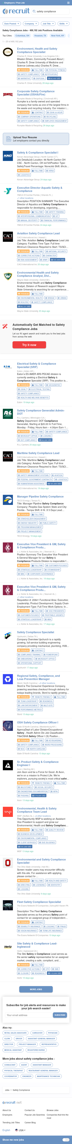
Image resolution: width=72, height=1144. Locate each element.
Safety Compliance (30, 74)
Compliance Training (30, 654)
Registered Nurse (36, 1050)
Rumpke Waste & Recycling (29, 98)
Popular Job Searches (35, 1114)
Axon (19, 769)
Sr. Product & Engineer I (38, 763)
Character (51, 255)
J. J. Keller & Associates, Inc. (30, 551)
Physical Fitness (57, 70)
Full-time (38, 70)
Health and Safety (57, 881)
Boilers (24, 302)
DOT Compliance (28, 440)
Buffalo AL (28, 815)
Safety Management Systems (35, 475)
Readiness (47, 701)
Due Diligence (48, 842)
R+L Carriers (23, 417)
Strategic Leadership (31, 570)
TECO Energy (23, 500)
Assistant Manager (42, 1065)
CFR (47, 969)
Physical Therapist (13, 1070)
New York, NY (57, 35)
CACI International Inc (27, 237)
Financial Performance (55, 220)
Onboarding (26, 659)
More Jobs (36, 989)
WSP (19, 815)
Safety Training (56, 212)
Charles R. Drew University (29, 56)
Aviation (58, 475)
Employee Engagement (56, 121)
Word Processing (53, 744)
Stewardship (53, 570)
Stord (19, 683)
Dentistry (55, 885)
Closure (25, 973)
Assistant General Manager (41, 1038)
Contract (39, 112)
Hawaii (42, 237)
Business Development (32, 834)
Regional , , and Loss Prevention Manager (38, 677)
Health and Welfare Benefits (35, 397)
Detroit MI (44, 279)
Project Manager (27, 1044)
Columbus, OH (22, 35)
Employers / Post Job (14, 2)
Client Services (28, 842)
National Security (57, 251)
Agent (24, 1065)
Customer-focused (58, 565)
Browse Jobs (52, 1110)
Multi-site (48, 705)
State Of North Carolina (27, 726)
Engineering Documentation (34, 791)
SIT (57, 216)
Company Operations (31, 116)
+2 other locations (47, 683)
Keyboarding (55, 740)
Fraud (63, 926)
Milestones (26, 787)
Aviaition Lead (38, 233)
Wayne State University (27, 279)
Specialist (35, 632)
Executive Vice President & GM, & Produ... (41, 545)
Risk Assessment (29, 260)
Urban (63, 298)
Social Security (45, 787)
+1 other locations (25, 197)
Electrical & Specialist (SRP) (36, 365)
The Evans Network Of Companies (32, 905)
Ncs (22, 749)
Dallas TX (32, 636)
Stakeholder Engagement (33, 519)
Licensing (40, 885)
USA (21, 1130)
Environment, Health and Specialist (37, 50)
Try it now (29, 345)
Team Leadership (29, 701)
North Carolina (31, 683)
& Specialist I (37, 152)
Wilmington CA (37, 417)
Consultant (9, 1065)
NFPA (55, 791)
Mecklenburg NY (48, 726)
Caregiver (37, 1033)
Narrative (25, 78)
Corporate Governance (41, 574)
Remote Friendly (43, 697)
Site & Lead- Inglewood (37, 945)
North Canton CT (49, 156)
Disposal (40, 78)
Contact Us (30, 1110)
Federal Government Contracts (36, 479)
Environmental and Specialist (41, 861)
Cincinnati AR (50, 98)
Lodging (47, 436)
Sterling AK (28, 769)
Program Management (31, 527)
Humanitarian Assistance (32, 484)
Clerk (7, 1038)
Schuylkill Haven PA (59, 905)
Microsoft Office (29, 436)
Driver (19, 1038)
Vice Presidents (56, 611)
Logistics (25, 175)
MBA (22, 574)
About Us (7, 1110)
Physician (52, 1033)
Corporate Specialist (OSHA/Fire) (36, 92)
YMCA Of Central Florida (28, 194)
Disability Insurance (30, 926)
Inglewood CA (30, 950)
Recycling (51, 116)
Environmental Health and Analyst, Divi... (38, 274)
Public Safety (49, 523)
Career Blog (30, 1122)
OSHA (23, 389)
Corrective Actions (30, 255)
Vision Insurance (29, 931)
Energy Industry (29, 523)
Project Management (31, 531)
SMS (56, 969)
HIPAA (51, 171)
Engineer (26, 1076)
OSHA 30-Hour (56, 112)
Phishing (25, 795)
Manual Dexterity (29, 220)
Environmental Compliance (34, 838)
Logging (25, 889)
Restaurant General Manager (43, 1070)
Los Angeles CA (51, 56)
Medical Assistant (13, 1050)
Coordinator (10, 1076)
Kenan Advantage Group (28, 156)
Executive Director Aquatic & (39, 189)
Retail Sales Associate (15, 1033)
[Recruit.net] (16, 11)
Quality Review (56, 830)
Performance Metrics (31, 709)
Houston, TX (40, 35)
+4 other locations (42, 815)
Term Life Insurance (52, 931)
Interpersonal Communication (35, 216)
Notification (51, 74)
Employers (7, 1114)
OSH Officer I (37, 722)
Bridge (51, 298)
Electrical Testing (40, 389)
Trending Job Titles (11, 1122)
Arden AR (28, 371)
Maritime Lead (38, 453)
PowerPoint (52, 654)
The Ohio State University (28, 866)
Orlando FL (46, 194)
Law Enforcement (29, 705)
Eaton (19, 371)
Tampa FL (36, 500)
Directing (25, 885)
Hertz (19, 950)
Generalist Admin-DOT (40, 412)
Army (45, 260)
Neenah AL (50, 551)
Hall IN (45, 866)
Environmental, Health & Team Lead (37, 810)
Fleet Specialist (39, 902)
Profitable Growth (54, 615)
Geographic (54, 385)
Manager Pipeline (40, 496)
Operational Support (31, 663)
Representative (49, 1044)
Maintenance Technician (48, 1076)
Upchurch (21, 636)
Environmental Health (31, 298)
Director (8, 1044)
